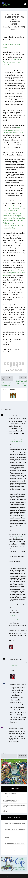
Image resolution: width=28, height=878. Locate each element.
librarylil (7, 829)
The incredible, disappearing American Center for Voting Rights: (18, 439)
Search (3, 753)
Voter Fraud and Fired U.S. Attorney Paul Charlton (12, 62)
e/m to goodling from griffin (17, 619)
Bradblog (13, 665)
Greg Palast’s (18, 537)
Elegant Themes (11, 876)
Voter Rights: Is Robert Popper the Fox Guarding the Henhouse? (14, 218)
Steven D (11, 728)
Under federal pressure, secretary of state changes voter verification (13, 130)
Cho (11, 27)
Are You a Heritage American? (9, 796)
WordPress (23, 876)
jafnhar (6, 843)
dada (10, 415)
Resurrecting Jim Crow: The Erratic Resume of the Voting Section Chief (14, 208)
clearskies (7, 835)
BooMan (6, 823)
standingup (13, 684)
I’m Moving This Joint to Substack (10, 793)
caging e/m (13, 615)
